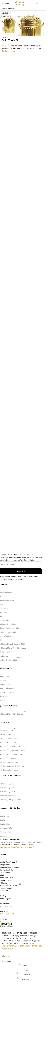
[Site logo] (23, 3)
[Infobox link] (40, 3)
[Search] (34, 3)
